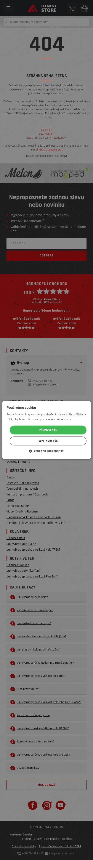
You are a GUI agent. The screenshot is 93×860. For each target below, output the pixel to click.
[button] (46, 451)
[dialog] (46, 430)
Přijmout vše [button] (48, 430)
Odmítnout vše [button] (48, 441)
